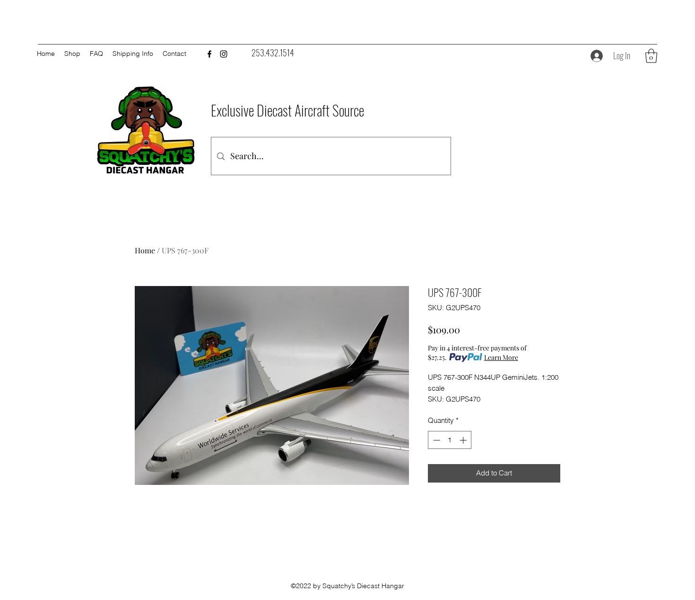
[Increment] (464, 440)
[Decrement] (435, 440)
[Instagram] (223, 54)
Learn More (501, 357)
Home (145, 250)
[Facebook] (209, 54)
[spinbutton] (450, 440)
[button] (651, 56)
